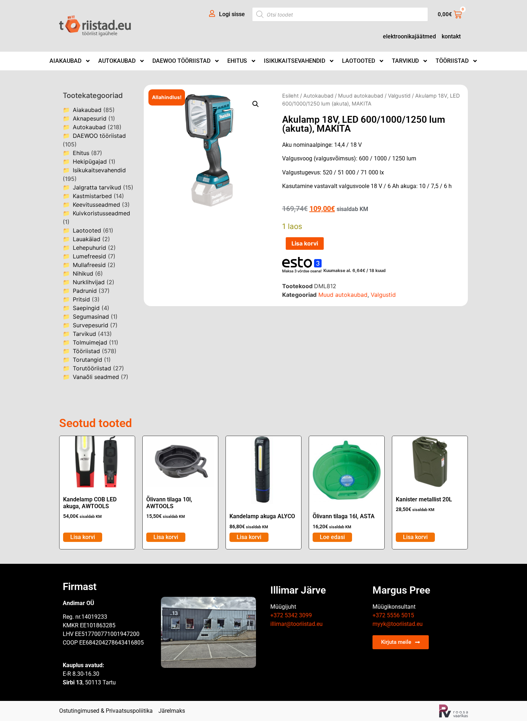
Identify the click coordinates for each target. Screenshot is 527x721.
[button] (255, 104)
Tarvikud (405, 60)
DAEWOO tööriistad (181, 60)
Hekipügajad (90, 161)
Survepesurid (90, 325)
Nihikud (83, 273)
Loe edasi (332, 537)
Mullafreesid (89, 264)
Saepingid (86, 308)
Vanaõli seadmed (96, 376)
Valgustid (399, 96)
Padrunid (85, 290)
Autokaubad (117, 60)
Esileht (290, 96)
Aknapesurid (89, 118)
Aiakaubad (65, 60)
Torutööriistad (92, 368)
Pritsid (81, 299)
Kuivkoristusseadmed (101, 213)
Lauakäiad (86, 239)
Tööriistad (452, 60)
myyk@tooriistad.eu (397, 624)
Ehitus (237, 60)
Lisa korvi (304, 243)
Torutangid (87, 359)
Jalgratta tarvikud (97, 187)
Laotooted (358, 60)
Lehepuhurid (89, 247)
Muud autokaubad (360, 96)
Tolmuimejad (90, 342)
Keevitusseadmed (96, 204)
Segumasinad (91, 316)
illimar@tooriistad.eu (296, 624)
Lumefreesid (89, 256)
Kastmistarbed (92, 196)
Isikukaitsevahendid (294, 60)
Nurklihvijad (89, 282)
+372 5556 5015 (393, 615)
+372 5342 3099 (291, 615)
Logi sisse (232, 14)
